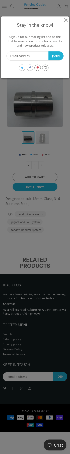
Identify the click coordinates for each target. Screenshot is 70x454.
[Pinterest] (37, 68)
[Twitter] (22, 68)
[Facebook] (30, 68)
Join (56, 56)
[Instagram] (45, 68)
